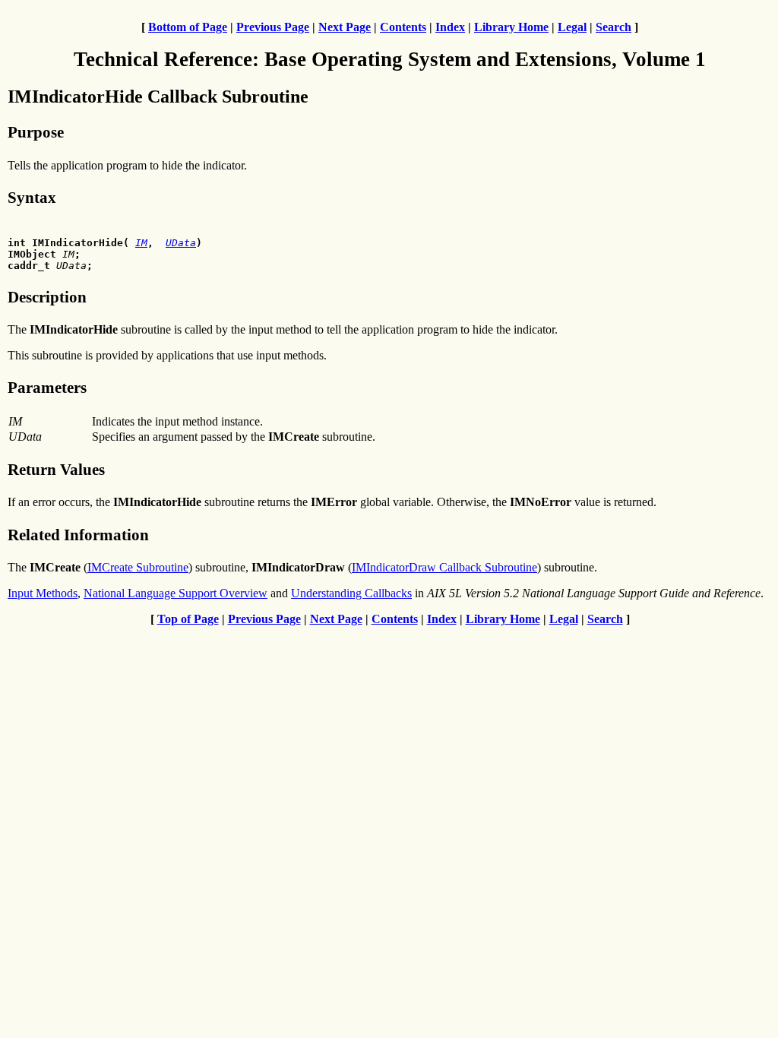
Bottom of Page (187, 27)
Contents (403, 27)
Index (450, 27)
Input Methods (42, 593)
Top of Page (188, 618)
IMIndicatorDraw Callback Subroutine (444, 567)
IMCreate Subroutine (137, 567)
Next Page (344, 27)
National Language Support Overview (175, 593)
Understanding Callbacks (351, 593)
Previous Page (272, 27)
